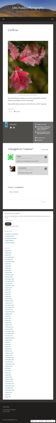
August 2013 (9, 392)
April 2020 (8, 253)
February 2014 (9, 379)
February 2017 (9, 300)
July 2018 (8, 263)
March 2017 (9, 298)
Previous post (41, 137)
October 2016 (9, 309)
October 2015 (9, 335)
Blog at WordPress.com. (10, 419)
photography (45, 128)
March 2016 (9, 324)
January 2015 (9, 355)
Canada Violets (10, 236)
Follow (8, 224)
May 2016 (8, 320)
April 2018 (8, 270)
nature (39, 128)
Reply (46, 157)
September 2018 (10, 261)
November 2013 (10, 386)
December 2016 (10, 305)
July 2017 (8, 290)
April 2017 (8, 296)
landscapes (47, 127)
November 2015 (10, 333)
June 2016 (8, 318)
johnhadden (22, 168)
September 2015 (10, 338)
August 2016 (9, 314)
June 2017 (8, 292)
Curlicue (13, 30)
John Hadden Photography (28, 8)
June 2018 (8, 266)
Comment (43, 201)
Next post (39, 140)
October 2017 (9, 283)
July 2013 (8, 394)
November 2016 (10, 307)
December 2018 (10, 257)
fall (38, 132)
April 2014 (8, 375)
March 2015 (9, 351)
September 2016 (10, 311)
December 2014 (10, 357)
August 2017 (9, 287)
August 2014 (9, 366)
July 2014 (8, 368)
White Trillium (10, 240)
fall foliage (40, 127)
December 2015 (10, 331)
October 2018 (9, 259)
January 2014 (9, 381)
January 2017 (9, 303)
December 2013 (10, 383)
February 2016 (9, 327)
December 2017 (10, 279)
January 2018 (9, 277)
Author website (14, 127)
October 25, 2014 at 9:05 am (26, 169)
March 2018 (9, 272)
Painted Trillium (10, 242)
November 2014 (10, 359)
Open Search (52, 19)
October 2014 (9, 362)
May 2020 (8, 250)
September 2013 (10, 390)
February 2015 (9, 353)
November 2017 (10, 281)
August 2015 (9, 340)
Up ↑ (52, 419)
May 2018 (8, 268)
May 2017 (8, 294)
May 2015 (8, 346)
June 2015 (8, 344)
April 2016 (8, 322)
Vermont (43, 129)
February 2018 (9, 274)
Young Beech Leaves (11, 238)
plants (39, 129)
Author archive (11, 127)
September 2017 (10, 285)
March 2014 (9, 377)
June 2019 (8, 255)
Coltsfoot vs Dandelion (12, 234)
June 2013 (8, 396)
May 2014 (8, 372)
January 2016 (9, 329)
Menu (4, 19)
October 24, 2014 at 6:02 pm (24, 158)
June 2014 (8, 370)
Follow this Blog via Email (12, 213)
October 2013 (9, 388)
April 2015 (8, 348)
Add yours (45, 149)
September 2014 (10, 364)
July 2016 (8, 316)
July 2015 (8, 342)
